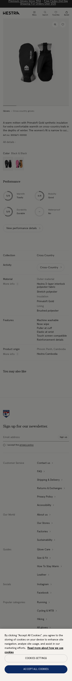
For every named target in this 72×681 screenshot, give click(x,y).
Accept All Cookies (35, 669)
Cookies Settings (36, 658)
